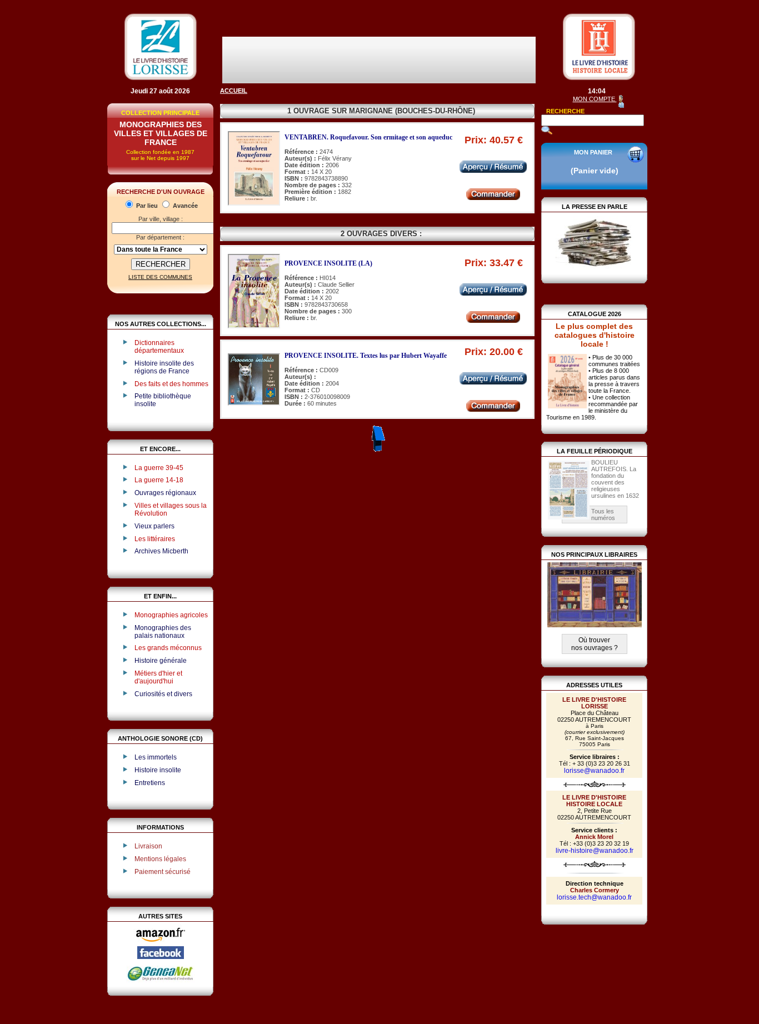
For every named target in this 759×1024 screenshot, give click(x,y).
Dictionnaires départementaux (159, 346)
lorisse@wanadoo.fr (594, 771)
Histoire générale (160, 661)
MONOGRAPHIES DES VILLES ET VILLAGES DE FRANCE (160, 133)
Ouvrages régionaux (165, 493)
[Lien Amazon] (160, 944)
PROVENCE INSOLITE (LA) (328, 263)
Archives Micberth (161, 551)
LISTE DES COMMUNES (160, 277)
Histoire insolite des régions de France (164, 367)
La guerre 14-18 (158, 480)
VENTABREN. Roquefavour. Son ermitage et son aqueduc (368, 137)
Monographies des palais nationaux (162, 632)
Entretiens (149, 783)
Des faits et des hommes (171, 384)
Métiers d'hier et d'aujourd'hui (158, 677)
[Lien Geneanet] (160, 980)
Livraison (148, 846)
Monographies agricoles (171, 615)
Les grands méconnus (168, 648)
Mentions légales (160, 859)
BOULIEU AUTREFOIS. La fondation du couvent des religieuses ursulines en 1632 (615, 479)
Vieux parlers (154, 526)
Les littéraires (154, 539)
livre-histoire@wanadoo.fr (594, 851)
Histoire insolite (157, 770)
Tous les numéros (603, 514)
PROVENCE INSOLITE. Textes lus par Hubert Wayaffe (365, 355)
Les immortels (155, 757)
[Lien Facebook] (160, 957)
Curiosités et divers (163, 694)
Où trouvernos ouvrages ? (594, 644)
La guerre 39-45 (158, 468)
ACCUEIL (233, 90)
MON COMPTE (595, 99)
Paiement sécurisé (162, 872)
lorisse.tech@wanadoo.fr (594, 897)
